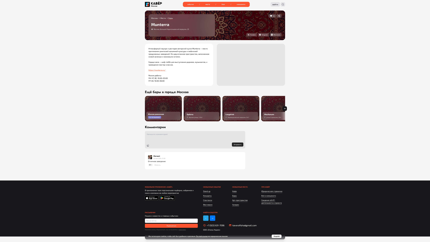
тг (205, 218)
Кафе (234, 191)
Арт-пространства (240, 200)
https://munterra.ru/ (156, 70)
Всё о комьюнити (268, 196)
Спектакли (207, 200)
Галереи (235, 205)
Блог (223, 4)
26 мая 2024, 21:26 (159, 158)
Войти (275, 4)
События (190, 4)
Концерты (207, 196)
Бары (234, 196)
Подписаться (171, 226)
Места (207, 4)
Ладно (277, 236)
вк (212, 218)
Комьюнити (241, 4)
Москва (154, 6)
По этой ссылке (202, 236)
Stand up (206, 191)
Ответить (157, 165)
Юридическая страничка (271, 191)
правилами (182, 229)
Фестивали (207, 205)
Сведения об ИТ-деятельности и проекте (271, 201)
